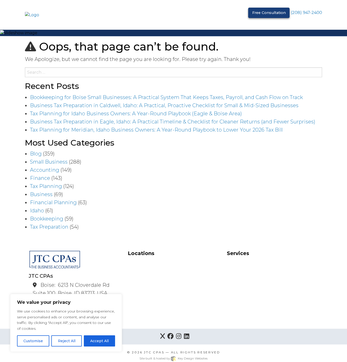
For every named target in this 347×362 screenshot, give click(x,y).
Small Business (49, 162)
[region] (66, 323)
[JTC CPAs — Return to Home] (32, 14)
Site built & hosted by (173, 358)
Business (41, 194)
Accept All (99, 341)
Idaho (37, 211)
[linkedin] (186, 337)
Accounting (44, 170)
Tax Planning (46, 186)
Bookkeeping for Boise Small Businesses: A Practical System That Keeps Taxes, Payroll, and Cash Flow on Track (166, 97)
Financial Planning (53, 202)
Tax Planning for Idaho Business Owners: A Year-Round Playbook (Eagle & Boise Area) (136, 114)
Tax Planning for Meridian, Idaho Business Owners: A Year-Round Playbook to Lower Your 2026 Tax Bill (156, 130)
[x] (162, 337)
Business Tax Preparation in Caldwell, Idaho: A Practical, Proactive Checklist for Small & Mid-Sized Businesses (164, 105)
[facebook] (170, 337)
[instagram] (178, 337)
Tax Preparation (49, 227)
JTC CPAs (154, 352)
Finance (40, 178)
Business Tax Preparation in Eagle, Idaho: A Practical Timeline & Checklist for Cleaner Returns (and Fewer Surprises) (172, 122)
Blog (36, 154)
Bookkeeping (46, 219)
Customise (33, 341)
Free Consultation (269, 12)
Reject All (66, 341)
